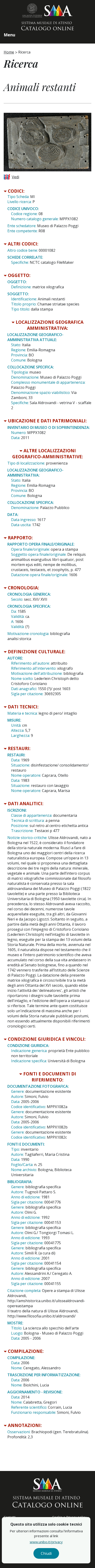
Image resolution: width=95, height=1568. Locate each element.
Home (9, 52)
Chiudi (46, 1553)
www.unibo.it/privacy (46, 1542)
